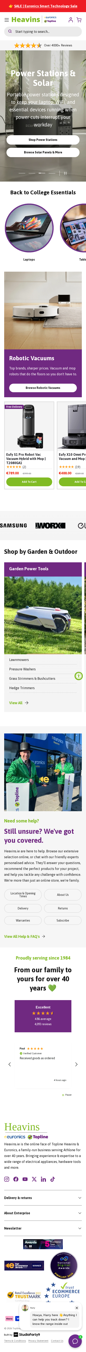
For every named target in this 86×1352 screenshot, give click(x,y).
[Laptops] (29, 228)
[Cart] (79, 19)
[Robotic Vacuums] (43, 310)
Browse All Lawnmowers (43, 158)
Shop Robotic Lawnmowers (43, 146)
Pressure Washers (22, 669)
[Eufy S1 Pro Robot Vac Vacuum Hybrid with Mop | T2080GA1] (29, 426)
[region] (43, 1064)
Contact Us (57, 1340)
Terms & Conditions (15, 1340)
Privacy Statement (38, 1340)
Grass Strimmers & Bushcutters (32, 678)
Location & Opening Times (22, 895)
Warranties (23, 920)
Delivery (23, 908)
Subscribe (63, 920)
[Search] (8, 31)
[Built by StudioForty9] (22, 1335)
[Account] (71, 19)
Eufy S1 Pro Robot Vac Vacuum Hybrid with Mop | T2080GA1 (26, 459)
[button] (10, 1064)
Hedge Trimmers (22, 688)
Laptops (29, 259)
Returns (63, 908)
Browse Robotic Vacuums (43, 388)
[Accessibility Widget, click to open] (79, 676)
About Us (63, 894)
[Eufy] (50, 526)
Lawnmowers (19, 660)
